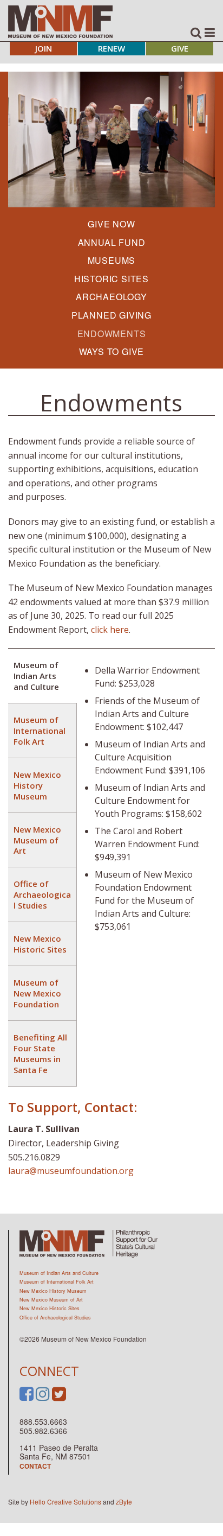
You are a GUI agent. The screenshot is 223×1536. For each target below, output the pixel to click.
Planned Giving (111, 315)
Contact (35, 1466)
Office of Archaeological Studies (55, 1317)
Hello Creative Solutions (65, 1501)
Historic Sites (111, 278)
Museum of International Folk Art (56, 1281)
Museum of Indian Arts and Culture (59, 1273)
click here (110, 630)
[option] (111, 139)
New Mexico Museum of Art (51, 1299)
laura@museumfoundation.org (71, 1171)
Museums (112, 260)
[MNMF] (60, 21)
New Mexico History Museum (53, 1290)
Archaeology (111, 296)
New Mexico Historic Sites (49, 1308)
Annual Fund (112, 242)
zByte (124, 1501)
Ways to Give (112, 351)
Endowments (111, 333)
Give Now (111, 224)
